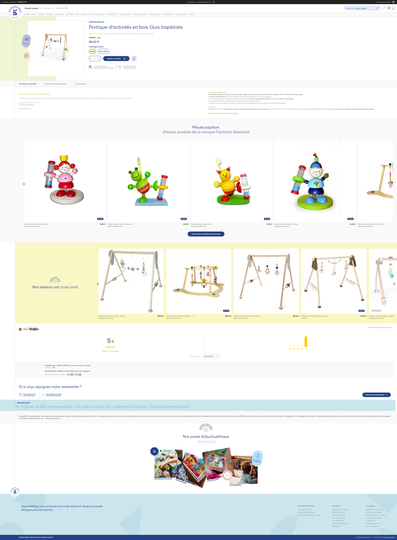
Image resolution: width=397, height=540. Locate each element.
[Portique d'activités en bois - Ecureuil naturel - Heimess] (334, 281)
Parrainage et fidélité (374, 512)
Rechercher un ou (356, 8)
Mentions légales (24, 537)
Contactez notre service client (309, 515)
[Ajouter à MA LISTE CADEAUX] (134, 58)
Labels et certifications (340, 523)
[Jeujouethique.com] (15, 19)
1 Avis (98, 38)
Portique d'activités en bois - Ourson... (112, 316)
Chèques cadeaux (338, 515)
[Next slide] (390, 184)
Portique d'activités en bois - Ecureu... (315, 316)
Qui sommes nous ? (305, 509)
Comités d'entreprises (374, 518)
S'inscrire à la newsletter (374, 395)
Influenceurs (336, 526)
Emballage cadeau (96, 47)
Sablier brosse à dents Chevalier (286, 224)
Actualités (60, 8)
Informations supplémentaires (56, 84)
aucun (92, 51)
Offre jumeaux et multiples (376, 515)
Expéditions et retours (340, 509)
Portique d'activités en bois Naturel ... (247, 316)
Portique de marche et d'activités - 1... (372, 224)
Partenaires (370, 523)
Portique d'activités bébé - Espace (382, 316)
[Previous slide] (24, 184)
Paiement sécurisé (338, 512)
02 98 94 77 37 (22, 2)
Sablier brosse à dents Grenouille (120, 224)
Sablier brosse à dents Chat (201, 224)
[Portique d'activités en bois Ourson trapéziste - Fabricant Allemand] (65, 181)
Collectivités (370, 521)
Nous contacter (35, 537)
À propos (47, 8)
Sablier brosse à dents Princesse (36, 224)
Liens (379, 523)
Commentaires (80, 84)
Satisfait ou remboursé (374, 509)
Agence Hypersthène (389, 537)
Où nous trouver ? (338, 518)
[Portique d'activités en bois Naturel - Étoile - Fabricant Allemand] (266, 281)
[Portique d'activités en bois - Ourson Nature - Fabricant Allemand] (131, 281)
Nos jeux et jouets (31, 8)
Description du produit (27, 84)
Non (77, 374)
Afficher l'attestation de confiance (380, 327)
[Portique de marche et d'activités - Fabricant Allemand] (198, 281)
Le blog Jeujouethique (306, 512)
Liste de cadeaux (372, 526)
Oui (103, 51)
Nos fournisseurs (337, 521)
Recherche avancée (47, 537)
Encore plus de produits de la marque (206, 234)
